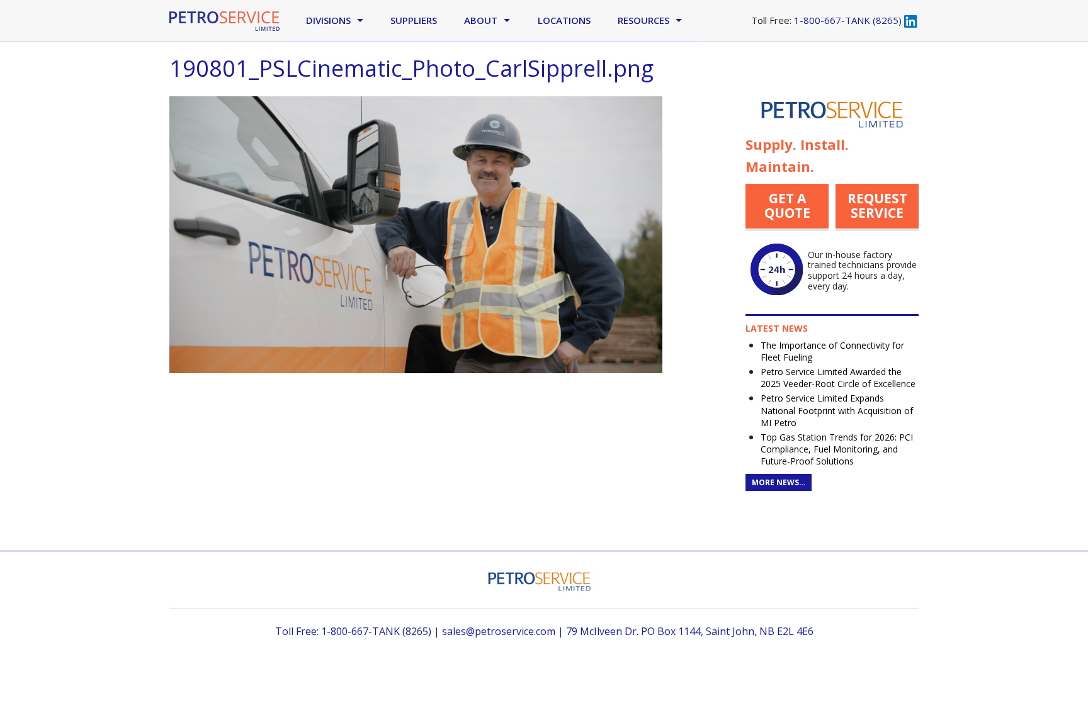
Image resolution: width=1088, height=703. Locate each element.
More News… (778, 482)
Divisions (328, 20)
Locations (564, 20)
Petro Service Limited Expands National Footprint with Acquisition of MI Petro (837, 410)
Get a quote (787, 205)
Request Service (877, 205)
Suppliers (413, 20)
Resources (643, 20)
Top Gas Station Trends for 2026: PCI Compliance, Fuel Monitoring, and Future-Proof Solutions (837, 449)
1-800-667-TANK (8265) (848, 20)
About (480, 20)
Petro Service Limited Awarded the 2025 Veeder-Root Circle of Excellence (838, 378)
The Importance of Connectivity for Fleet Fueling (832, 351)
